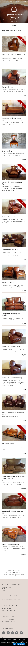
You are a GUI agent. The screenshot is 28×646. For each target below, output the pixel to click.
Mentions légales (14, 1)
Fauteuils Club (14, 576)
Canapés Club (18, 572)
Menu (14, 25)
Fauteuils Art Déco (19, 574)
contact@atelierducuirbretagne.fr (13, 599)
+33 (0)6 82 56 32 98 (13, 594)
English (24, 1)
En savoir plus (21, 644)
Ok (14, 644)
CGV (20, 1)
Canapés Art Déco (10, 572)
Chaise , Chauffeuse (9, 574)
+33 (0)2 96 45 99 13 (13, 595)
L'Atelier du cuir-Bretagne (14, 16)
